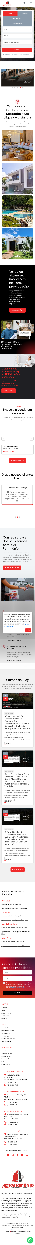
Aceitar (28, 630)
